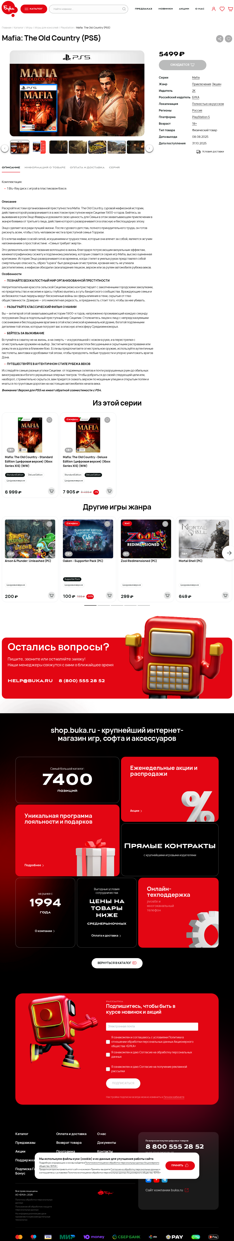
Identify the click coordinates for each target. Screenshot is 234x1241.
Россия (197, 110)
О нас (199, 8)
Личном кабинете (173, 1097)
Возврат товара (69, 1143)
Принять (177, 1165)
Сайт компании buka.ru (164, 1190)
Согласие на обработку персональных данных (135, 1169)
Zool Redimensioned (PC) (139, 561)
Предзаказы (25, 1143)
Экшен (216, 84)
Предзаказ (143, 8)
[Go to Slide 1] (20, 147)
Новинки (165, 8)
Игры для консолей (46, 27)
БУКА (195, 97)
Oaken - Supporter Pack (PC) (83, 561)
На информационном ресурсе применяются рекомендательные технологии (32, 1217)
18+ (194, 123)
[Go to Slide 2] (39, 147)
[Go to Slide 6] (116, 147)
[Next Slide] (149, 148)
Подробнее (32, 865)
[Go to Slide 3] (58, 147)
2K (194, 91)
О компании (43, 931)
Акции (184, 8)
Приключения (201, 84)
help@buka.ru (30, 680)
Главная (7, 27)
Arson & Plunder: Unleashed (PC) (28, 561)
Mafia (196, 77)
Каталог (19, 27)
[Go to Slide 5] (97, 147)
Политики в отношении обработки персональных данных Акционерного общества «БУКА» (152, 1042)
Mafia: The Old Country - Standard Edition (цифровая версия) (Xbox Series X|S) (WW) (29, 462)
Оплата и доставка (104, 935)
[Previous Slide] (4, 148)
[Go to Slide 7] (136, 147)
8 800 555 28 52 (175, 1146)
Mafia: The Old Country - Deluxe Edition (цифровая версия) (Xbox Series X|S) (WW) (86, 462)
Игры (29, 27)
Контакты (105, 1151)
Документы (106, 1143)
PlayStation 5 (201, 117)
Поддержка (25, 1160)
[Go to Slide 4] (78, 147)
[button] (76, 93)
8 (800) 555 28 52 (82, 680)
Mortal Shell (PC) (191, 561)
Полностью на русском (208, 104)
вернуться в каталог (114, 963)
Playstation (67, 27)
